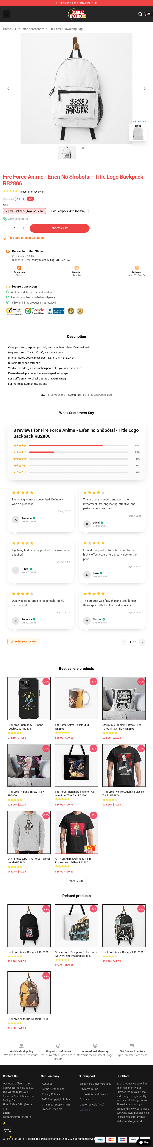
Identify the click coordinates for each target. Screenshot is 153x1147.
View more (76, 881)
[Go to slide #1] (67, 152)
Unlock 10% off (7, 1130)
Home (7, 29)
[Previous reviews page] (124, 642)
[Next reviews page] (142, 642)
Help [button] (146, 1142)
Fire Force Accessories (29, 29)
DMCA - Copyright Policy (56, 1099)
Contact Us (86, 1099)
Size (5, 205)
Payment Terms (89, 1088)
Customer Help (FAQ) (92, 1104)
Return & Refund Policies (94, 1094)
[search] (140, 14)
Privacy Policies (51, 1094)
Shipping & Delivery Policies (95, 1083)
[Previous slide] (9, 88)
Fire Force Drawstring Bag (66, 29)
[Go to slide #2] (86, 152)
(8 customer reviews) (31, 191)
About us (47, 1083)
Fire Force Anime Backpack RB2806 (28, 952)
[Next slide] (144, 88)
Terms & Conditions (53, 1088)
